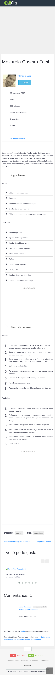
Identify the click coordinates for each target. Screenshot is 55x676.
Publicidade (44, 661)
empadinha (38, 533)
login (23, 631)
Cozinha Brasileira (17, 138)
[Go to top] (28, 649)
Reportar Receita (44, 542)
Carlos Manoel (24, 76)
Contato (27, 665)
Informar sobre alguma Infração (17, 542)
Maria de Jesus (25, 607)
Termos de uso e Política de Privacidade (22, 661)
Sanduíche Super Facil (15, 574)
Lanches (19, 533)
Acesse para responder (28, 609)
